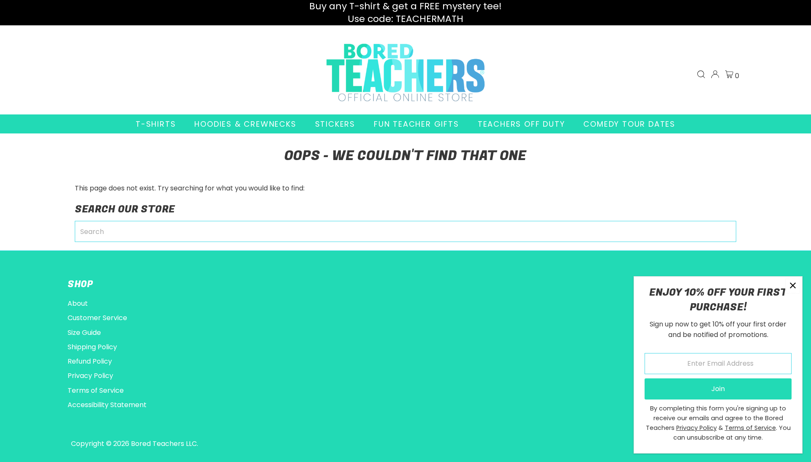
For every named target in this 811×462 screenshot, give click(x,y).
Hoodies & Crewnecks (245, 124)
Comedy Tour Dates (629, 124)
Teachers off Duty (521, 124)
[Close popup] (792, 286)
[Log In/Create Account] (715, 74)
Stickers (335, 124)
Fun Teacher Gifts (416, 124)
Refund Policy (90, 361)
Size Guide (84, 332)
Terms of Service (96, 390)
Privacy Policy (90, 375)
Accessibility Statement (107, 405)
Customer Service (97, 318)
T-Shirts (156, 124)
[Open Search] (701, 74)
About (78, 303)
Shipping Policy (92, 347)
